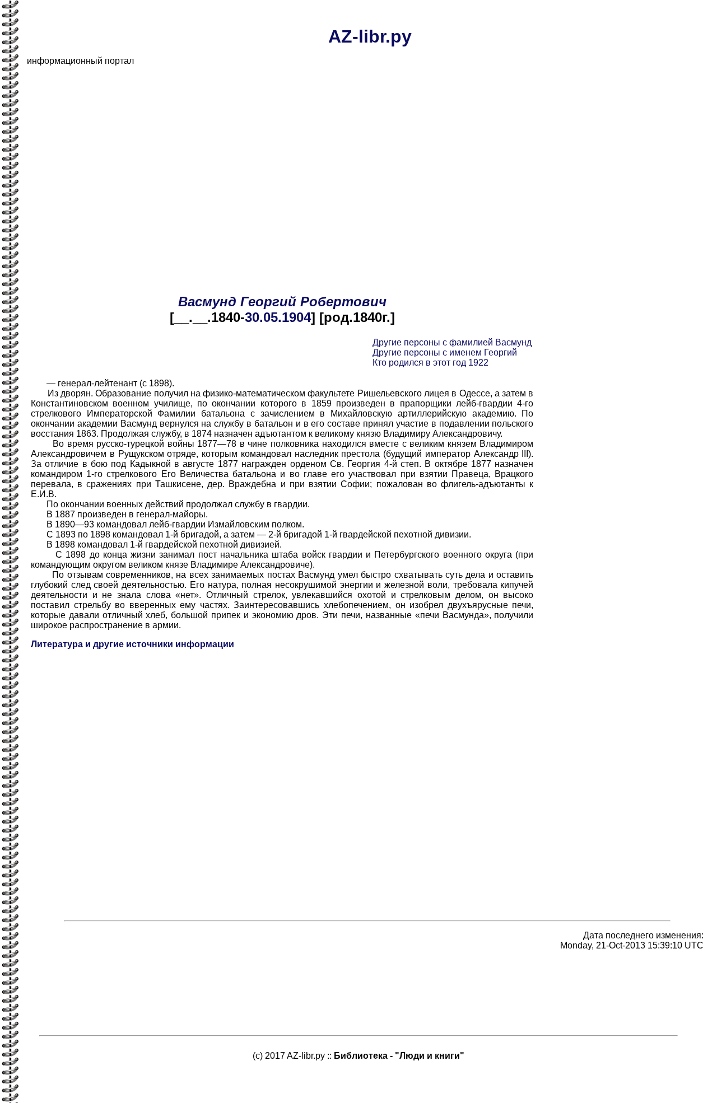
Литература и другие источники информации (132, 644)
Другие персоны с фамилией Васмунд (452, 342)
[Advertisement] (363, 153)
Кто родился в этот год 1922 (430, 362)
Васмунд (207, 301)
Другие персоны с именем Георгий (445, 352)
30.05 (261, 317)
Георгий (268, 301)
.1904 (294, 317)
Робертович (343, 301)
